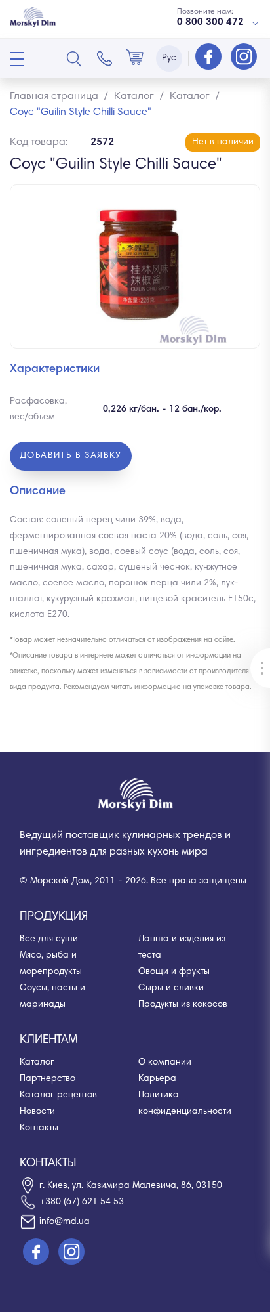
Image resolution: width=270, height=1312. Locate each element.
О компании (164, 1062)
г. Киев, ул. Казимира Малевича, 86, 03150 (130, 1186)
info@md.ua (64, 1222)
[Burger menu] (17, 59)
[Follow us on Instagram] (243, 58)
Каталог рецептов (58, 1095)
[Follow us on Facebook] (209, 58)
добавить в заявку (71, 456)
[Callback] (105, 58)
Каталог (37, 1062)
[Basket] (135, 58)
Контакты (39, 1128)
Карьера (157, 1079)
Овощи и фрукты (174, 972)
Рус (169, 58)
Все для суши (49, 939)
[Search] (74, 58)
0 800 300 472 (210, 23)
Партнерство (47, 1079)
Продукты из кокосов (182, 1004)
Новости (37, 1111)
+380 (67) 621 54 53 (81, 1202)
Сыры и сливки (171, 988)
